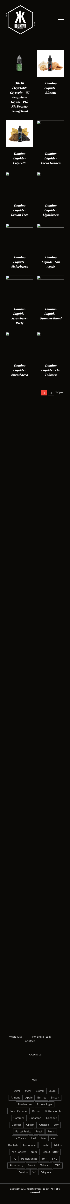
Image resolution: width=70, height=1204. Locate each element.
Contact (30, 1040)
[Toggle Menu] (61, 19)
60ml (28, 1090)
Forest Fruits (23, 1131)
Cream (30, 1124)
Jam (43, 1138)
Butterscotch (53, 1111)
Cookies (16, 1124)
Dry (56, 1124)
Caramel (18, 1117)
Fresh (39, 1131)
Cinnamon (35, 1117)
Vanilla (23, 1172)
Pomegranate (29, 1158)
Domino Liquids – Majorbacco (19, 262)
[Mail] (40, 1064)
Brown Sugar (44, 1104)
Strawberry (16, 1165)
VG (34, 1172)
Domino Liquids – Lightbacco (51, 210)
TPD (57, 1165)
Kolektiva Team (41, 1036)
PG (14, 1158)
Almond (15, 1097)
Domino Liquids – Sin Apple (50, 262)
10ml (17, 1090)
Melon (58, 1145)
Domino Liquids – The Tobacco (50, 370)
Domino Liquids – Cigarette (19, 158)
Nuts (34, 1151)
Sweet (31, 1165)
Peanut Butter (50, 1151)
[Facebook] (29, 1064)
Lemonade (29, 1145)
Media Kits (15, 1036)
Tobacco (45, 1165)
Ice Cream (20, 1138)
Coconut (51, 1117)
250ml (52, 1090)
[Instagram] (35, 1064)
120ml (40, 1090)
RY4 (44, 1158)
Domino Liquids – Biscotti (50, 88)
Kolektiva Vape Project (37, 1188)
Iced (33, 1138)
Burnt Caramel (18, 1111)
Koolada (13, 1145)
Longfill (44, 1145)
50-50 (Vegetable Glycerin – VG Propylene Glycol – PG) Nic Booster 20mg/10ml (19, 97)
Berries (41, 1097)
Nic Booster (19, 1151)
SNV (55, 1158)
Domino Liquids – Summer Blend (50, 313)
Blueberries (25, 1104)
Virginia (46, 1172)
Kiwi (53, 1138)
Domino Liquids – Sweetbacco (19, 370)
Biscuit (55, 1097)
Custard (44, 1124)
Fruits (51, 1131)
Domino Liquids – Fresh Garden (50, 158)
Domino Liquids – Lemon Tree (19, 210)
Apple (28, 1097)
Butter (36, 1111)
